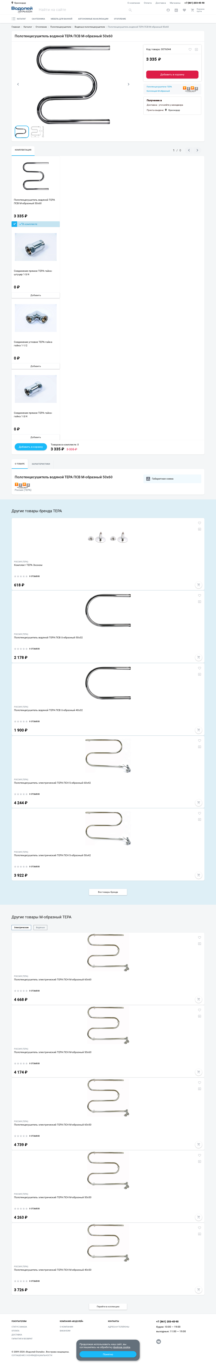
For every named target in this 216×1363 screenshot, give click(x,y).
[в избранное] (190, 50)
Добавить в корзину (172, 74)
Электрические (21, 927)
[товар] (108, 538)
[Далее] (128, 84)
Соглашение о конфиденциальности (32, 1355)
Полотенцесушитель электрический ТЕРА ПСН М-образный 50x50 (52, 1197)
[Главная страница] (22, 10)
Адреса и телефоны (118, 1327)
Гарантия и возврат (22, 1338)
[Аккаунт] (168, 10)
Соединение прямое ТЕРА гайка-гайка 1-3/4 (33, 414)
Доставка (161, 3)
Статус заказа (19, 1327)
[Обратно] (18, 84)
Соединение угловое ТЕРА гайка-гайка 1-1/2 (33, 343)
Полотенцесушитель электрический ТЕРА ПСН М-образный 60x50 (52, 1124)
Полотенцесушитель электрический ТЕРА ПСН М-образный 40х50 (52, 1269)
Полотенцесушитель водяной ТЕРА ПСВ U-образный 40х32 (48, 710)
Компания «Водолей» (71, 1321)
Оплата (148, 3)
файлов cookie (121, 1347)
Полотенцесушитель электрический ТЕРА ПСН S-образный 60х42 (52, 782)
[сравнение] (196, 50)
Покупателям (19, 1321)
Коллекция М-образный (158, 91)
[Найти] (130, 10)
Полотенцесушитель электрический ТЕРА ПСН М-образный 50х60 (52, 1052)
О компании (133, 3)
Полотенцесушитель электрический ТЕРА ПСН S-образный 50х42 (52, 855)
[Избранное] (184, 10)
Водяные (40, 927)
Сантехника (38, 19)
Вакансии (65, 1331)
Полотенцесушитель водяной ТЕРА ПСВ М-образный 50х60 (34, 201)
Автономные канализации (93, 19)
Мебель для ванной (61, 19)
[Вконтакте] (158, 1341)
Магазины (175, 3)
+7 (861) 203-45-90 (194, 3)
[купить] (198, 584)
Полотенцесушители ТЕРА (159, 87)
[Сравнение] (176, 10)
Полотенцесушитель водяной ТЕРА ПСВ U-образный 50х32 (48, 637)
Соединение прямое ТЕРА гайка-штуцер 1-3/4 (33, 272)
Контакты (113, 1321)
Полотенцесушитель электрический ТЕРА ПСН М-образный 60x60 (52, 979)
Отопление (120, 19)
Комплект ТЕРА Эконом (28, 564)
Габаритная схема (162, 478)
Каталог (21, 19)
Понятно (108, 1354)
